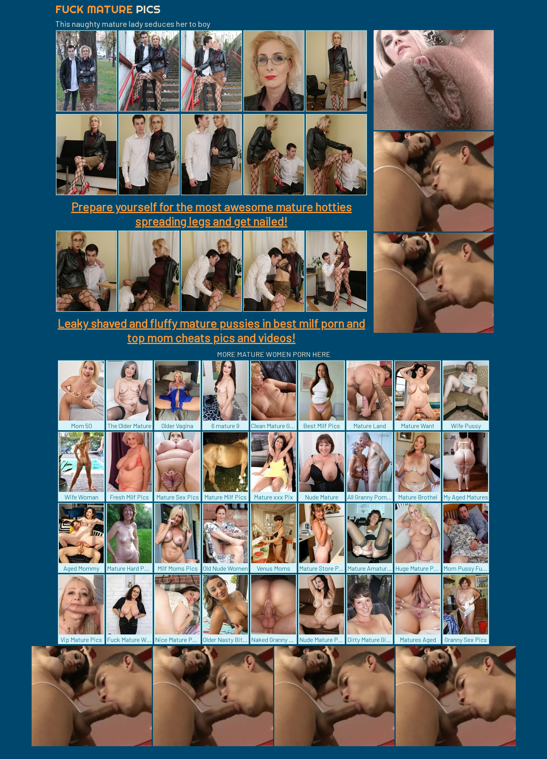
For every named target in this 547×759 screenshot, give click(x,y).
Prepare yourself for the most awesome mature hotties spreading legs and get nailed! (211, 213)
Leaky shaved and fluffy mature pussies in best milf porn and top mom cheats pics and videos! (211, 330)
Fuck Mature (108, 9)
